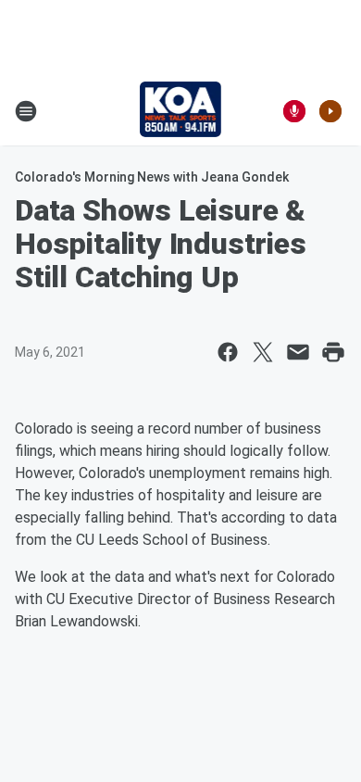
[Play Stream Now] (330, 111)
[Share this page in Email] (298, 352)
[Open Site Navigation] (26, 111)
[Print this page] (333, 352)
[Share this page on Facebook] (228, 352)
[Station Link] (181, 111)
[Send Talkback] (294, 111)
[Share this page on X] (263, 352)
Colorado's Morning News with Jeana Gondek (152, 177)
